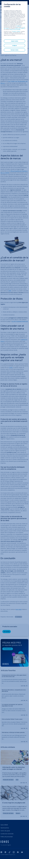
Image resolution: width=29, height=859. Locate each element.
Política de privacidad (15, 29)
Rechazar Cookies (14, 50)
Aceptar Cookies (16, 31)
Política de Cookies (19, 28)
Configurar (18, 26)
